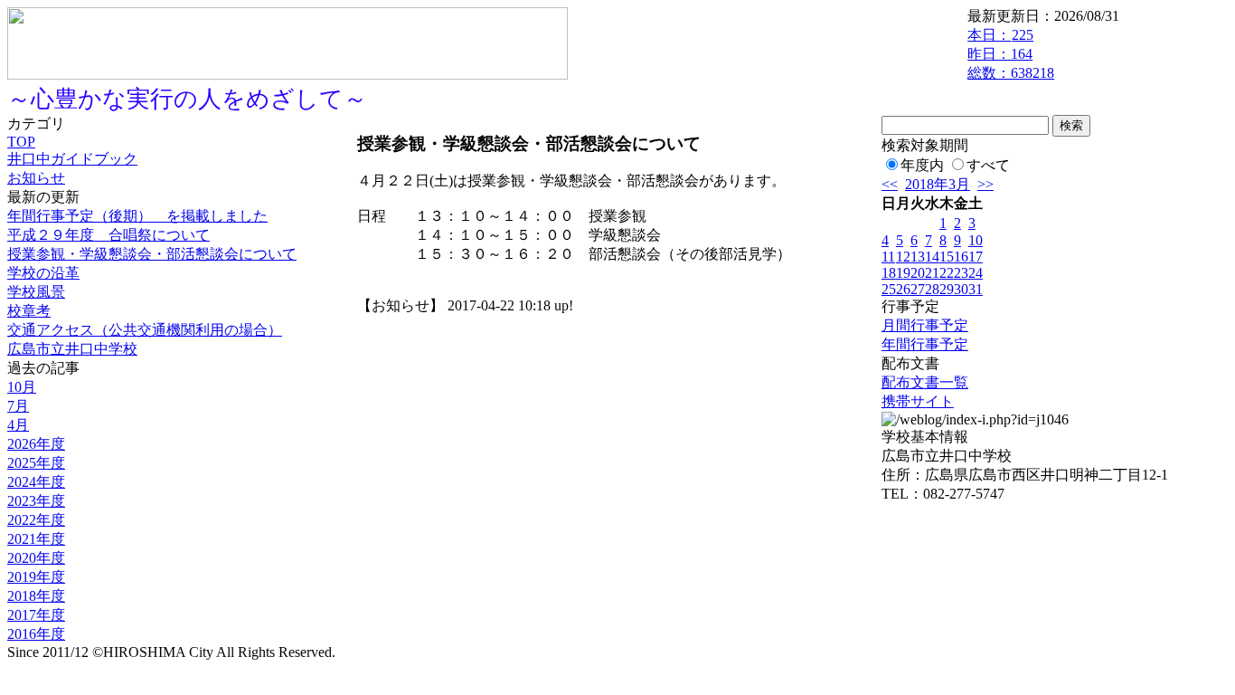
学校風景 (36, 292)
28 (932, 289)
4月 (18, 425)
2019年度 (36, 577)
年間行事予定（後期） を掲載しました (137, 216)
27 (917, 289)
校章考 (29, 311)
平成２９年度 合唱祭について (108, 235)
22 (946, 273)
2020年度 (36, 558)
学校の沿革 (43, 273)
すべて (988, 165)
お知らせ (36, 178)
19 (903, 273)
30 (961, 289)
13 (917, 256)
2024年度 (36, 482)
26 (903, 289)
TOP (21, 141)
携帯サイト (917, 401)
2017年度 (36, 615)
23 (961, 273)
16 (961, 256)
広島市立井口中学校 (72, 349)
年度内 (922, 165)
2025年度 (36, 463)
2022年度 (36, 520)
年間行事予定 (924, 344)
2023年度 (36, 501)
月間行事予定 (924, 325)
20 (917, 273)
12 (903, 256)
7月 (18, 406)
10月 (21, 387)
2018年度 (36, 596)
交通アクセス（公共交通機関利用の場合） (144, 330)
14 (932, 256)
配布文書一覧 (924, 382)
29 (946, 289)
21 (932, 273)
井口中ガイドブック (72, 159)
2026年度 (36, 444)
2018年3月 (937, 184)
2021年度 (36, 539)
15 (946, 256)
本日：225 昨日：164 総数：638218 (1010, 54)
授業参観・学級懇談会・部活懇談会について (152, 254)
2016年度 (36, 634)
